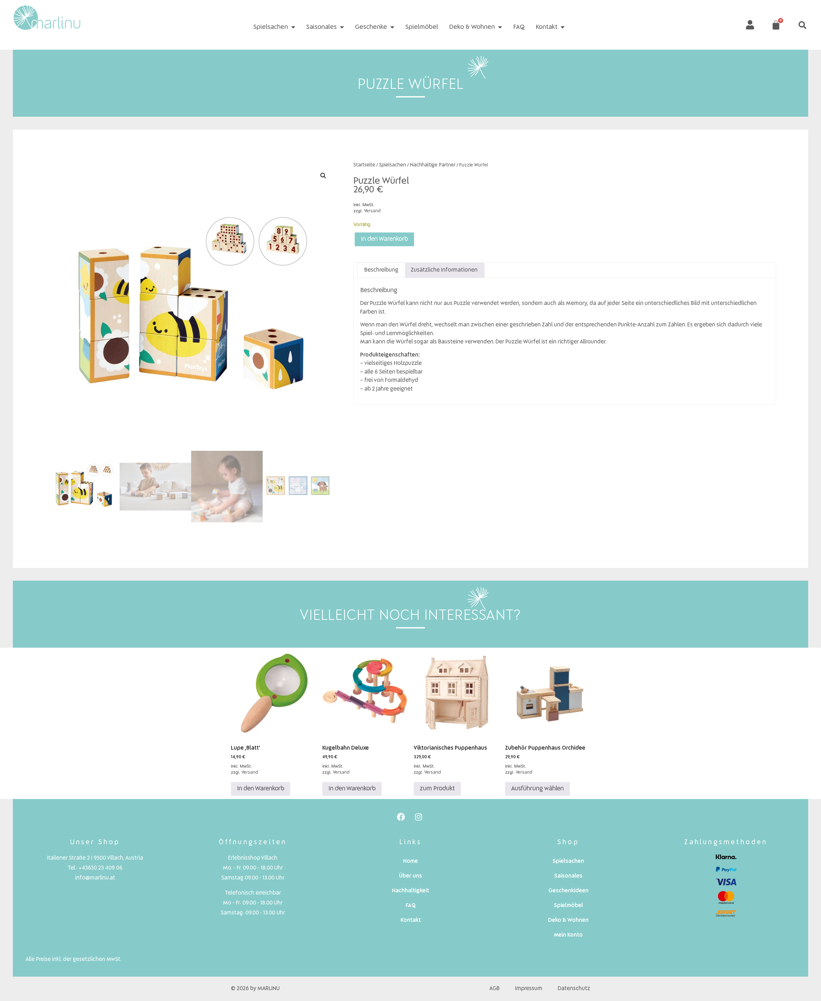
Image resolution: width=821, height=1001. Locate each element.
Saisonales (321, 27)
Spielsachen (270, 27)
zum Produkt (437, 789)
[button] (802, 25)
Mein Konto (568, 935)
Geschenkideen (568, 891)
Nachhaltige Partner (432, 165)
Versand (372, 211)
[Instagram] (418, 817)
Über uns (410, 876)
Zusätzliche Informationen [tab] (444, 270)
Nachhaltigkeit (410, 891)
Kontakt (546, 27)
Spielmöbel (421, 27)
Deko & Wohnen (472, 27)
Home (410, 861)
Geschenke (371, 27)
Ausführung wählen (537, 789)
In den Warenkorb (384, 239)
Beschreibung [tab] (381, 270)
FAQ (519, 27)
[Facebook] (401, 817)
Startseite (364, 165)
